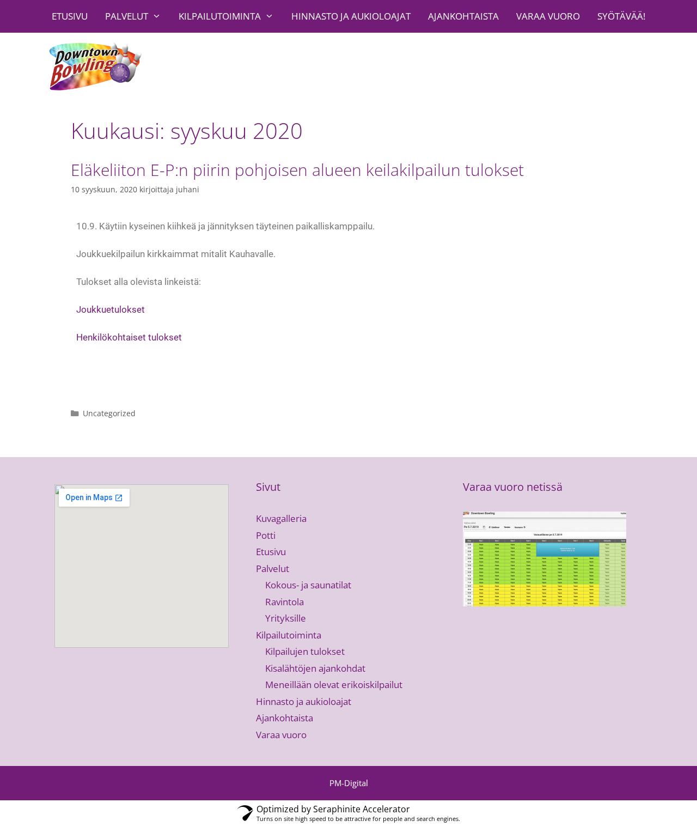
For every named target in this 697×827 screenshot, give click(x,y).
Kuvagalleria (281, 518)
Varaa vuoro (548, 16)
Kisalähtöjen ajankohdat (315, 668)
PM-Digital (348, 782)
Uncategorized (109, 413)
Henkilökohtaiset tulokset (129, 337)
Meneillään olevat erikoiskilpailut (333, 684)
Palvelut (126, 16)
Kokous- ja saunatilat (308, 585)
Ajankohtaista (463, 16)
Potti (266, 535)
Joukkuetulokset (110, 309)
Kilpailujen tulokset (305, 651)
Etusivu (70, 16)
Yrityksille (285, 618)
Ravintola (284, 601)
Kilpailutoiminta (220, 16)
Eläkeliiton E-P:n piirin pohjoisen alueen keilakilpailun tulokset (297, 170)
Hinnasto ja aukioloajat (351, 16)
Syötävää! (621, 16)
